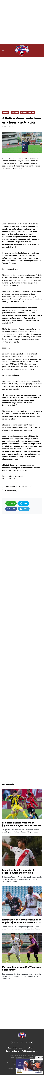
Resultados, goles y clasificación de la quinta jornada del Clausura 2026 (22, 921)
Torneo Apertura (25, 486)
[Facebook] (17, 1042)
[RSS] (31, 1042)
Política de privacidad (30, 1051)
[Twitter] (13, 1042)
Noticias (15, 113)
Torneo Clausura (10, 490)
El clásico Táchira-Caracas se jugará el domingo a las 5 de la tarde (21, 824)
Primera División (27, 113)
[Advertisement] (22, 22)
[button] (3, 50)
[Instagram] (22, 1042)
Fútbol (5, 113)
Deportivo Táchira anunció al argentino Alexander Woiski (18, 871)
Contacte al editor (13, 1051)
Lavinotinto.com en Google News (21, 1048)
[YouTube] (26, 1042)
